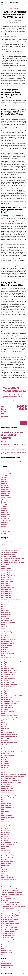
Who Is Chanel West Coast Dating (10, 912)
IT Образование (5, 784)
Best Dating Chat (6, 577)
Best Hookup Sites (6, 597)
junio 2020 (4, 534)
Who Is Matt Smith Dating (8, 933)
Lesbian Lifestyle (6, 803)
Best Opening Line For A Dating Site (11, 601)
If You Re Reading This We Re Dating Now (12, 776)
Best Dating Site (5, 583)
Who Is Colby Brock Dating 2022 (10, 916)
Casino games (5, 626)
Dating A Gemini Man (7, 659)
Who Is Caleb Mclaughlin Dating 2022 (11, 910)
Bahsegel (3, 566)
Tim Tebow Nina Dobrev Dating (9, 886)
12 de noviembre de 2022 (15, 22)
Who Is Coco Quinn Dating (8, 914)
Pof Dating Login (5, 850)
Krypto (3, 801)
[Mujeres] (23, 406)
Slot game (4, 869)
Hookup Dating (5, 763)
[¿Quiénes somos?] (20, 406)
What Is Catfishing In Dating (9, 904)
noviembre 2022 (5, 493)
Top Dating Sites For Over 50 (9, 888)
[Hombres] (26, 406)
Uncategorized (5, 896)
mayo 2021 (4, 528)
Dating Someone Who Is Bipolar (10, 701)
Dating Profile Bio (6, 690)
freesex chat (7, 223)
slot (2, 867)
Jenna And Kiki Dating (7, 788)
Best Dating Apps (6, 574)
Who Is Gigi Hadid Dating (8, 917)
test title (3, 441)
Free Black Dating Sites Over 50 (10, 734)
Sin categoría (14, 8)
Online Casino (5, 828)
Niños (2, 413)
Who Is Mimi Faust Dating (8, 935)
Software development (7, 877)
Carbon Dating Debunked (8, 622)
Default (3, 713)
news (2, 823)
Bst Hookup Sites (6, 614)
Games (3, 750)
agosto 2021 (4, 522)
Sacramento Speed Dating (8, 857)
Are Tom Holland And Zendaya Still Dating (12, 558)
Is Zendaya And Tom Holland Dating (11, 782)
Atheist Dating (5, 564)
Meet (2, 809)
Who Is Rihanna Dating (7, 939)
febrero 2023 (5, 487)
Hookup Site (4, 767)
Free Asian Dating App (7, 732)
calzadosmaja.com (6, 620)
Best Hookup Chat (6, 589)
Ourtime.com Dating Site (8, 844)
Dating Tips (4, 709)
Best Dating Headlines (7, 581)
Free (2, 730)
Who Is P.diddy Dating (7, 937)
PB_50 (3, 848)
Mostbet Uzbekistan (6, 815)
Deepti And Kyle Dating (7, 711)
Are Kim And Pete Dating (8, 554)
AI (1, 547)
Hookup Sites (5, 769)
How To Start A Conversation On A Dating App (13, 774)
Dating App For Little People (9, 670)
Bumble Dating (5, 618)
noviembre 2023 (5, 470)
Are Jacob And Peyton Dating (9, 552)
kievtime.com (5, 794)
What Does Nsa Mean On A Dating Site (11, 902)
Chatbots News (5, 635)
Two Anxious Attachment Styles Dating (12, 894)
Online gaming (5, 836)
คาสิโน (3, 954)
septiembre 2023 (6, 474)
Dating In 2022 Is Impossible (9, 684)
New (2, 819)
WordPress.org (5, 967)
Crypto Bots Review (6, 645)
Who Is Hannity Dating (7, 921)
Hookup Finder (5, 765)
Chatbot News (5, 634)
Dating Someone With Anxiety (9, 703)
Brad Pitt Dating (5, 612)
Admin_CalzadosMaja (16, 20)
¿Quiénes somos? (6, 408)
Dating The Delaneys (7, 707)
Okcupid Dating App (6, 825)
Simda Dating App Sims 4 (8, 861)
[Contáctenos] (26, 409)
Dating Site (4, 693)
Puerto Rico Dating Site (7, 854)
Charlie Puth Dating (6, 632)
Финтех (3, 948)
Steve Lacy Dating (6, 883)
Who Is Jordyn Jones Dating (9, 927)
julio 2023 (4, 477)
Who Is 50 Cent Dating (7, 908)
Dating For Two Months (7, 682)
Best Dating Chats (6, 579)
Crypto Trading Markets (7, 653)
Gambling (4, 744)
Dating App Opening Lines (8, 672)
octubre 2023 (5, 472)
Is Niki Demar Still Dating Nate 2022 (11, 780)
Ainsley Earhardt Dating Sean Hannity (11, 548)
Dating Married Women (7, 686)
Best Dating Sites (6, 585)
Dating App (4, 664)
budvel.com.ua (5, 616)
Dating (3, 655)
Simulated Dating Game (7, 863)
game (2, 746)
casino (3, 624)
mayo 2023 (4, 481)
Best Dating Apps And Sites (8, 576)
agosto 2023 (4, 475)
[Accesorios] (23, 409)
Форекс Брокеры (6, 950)
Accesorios (4, 415)
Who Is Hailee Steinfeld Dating (9, 919)
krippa (3, 799)
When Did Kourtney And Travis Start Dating (13, 906)
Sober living (4, 875)
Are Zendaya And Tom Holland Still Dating (12, 562)
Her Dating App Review (7, 755)
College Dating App (6, 641)
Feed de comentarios (7, 965)
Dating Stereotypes (6, 705)
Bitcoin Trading (5, 606)
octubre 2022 (5, 495)
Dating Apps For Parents (8, 678)
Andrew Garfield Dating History (9, 550)
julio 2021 (4, 524)
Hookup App (4, 761)
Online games (5, 834)
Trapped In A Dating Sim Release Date (11, 892)
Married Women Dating (7, 807)
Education (4, 721)
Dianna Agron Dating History (9, 717)
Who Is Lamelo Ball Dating (8, 931)
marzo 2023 (4, 485)
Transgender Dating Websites (9, 890)
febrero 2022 (5, 510)
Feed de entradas (6, 963)
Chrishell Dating (5, 637)
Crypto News (5, 647)
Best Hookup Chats (6, 591)
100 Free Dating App (7, 541)
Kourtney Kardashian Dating (9, 798)
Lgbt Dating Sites (6, 805)
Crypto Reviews (5, 651)
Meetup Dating (5, 811)
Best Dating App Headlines (8, 570)
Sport (2, 881)
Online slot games (6, 838)
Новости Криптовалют (7, 946)
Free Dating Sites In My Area (9, 736)
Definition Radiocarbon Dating (9, 715)
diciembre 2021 (5, 514)
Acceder (3, 961)
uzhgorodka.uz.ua (6, 900)
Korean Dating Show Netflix (8, 796)
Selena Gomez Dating (7, 859)
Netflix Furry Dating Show (8, 817)
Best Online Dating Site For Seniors (11, 599)
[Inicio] (18, 406)
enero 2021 (4, 530)
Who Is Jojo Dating (6, 925)
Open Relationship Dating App (9, 842)
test (2, 885)
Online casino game (6, 830)
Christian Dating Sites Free (8, 639)
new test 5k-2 (5, 821)
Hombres (3, 411)
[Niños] (20, 409)
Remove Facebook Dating (8, 856)
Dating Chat (4, 680)
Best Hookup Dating (6, 593)
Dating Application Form (8, 674)
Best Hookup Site (6, 595)
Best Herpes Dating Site (7, 587)
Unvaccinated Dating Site (8, 898)
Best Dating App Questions (8, 572)
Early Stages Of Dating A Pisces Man (11, 719)
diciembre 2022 (5, 491)
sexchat (10, 343)
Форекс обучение (6, 952)
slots (2, 873)
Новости (3, 945)
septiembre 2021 (6, 520)
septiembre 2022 (6, 497)
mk (2, 813)
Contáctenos (4, 416)
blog (2, 608)
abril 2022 (4, 506)
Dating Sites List (5, 699)
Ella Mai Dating (5, 723)
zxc (2, 943)
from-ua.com (4, 740)
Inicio (2, 406)
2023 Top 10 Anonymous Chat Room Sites (12, 449)
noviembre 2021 (5, 516)
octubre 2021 (5, 518)
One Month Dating (6, 827)
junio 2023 (4, 479)
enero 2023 (4, 489)
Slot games (4, 871)
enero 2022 (4, 512)
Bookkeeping (5, 610)
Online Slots (4, 840)
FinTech (3, 726)
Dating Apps (4, 676)
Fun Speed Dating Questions (9, 742)
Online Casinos (5, 832)
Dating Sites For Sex (6, 697)
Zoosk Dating (5, 941)
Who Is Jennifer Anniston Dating (10, 923)
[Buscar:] (10, 423)
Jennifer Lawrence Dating (8, 790)
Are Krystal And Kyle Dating (8, 556)
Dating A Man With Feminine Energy (11, 661)
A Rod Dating (4, 545)
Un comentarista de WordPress (9, 461)
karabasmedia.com (6, 792)
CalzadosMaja (14, 2)
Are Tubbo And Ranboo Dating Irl (10, 560)
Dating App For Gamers (7, 668)
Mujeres (3, 409)
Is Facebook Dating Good (8, 778)
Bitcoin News (5, 605)
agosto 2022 (4, 499)
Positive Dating (5, 852)
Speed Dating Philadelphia (8, 879)
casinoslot (4, 630)
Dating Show (4, 692)
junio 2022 (4, 503)
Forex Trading (5, 728)
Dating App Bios (5, 666)
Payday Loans (5, 846)
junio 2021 (4, 526)
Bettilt (3, 603)
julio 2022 (4, 501)
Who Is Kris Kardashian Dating (9, 929)
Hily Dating (4, 757)
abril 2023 (4, 483)
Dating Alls (4, 663)
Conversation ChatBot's (8, 643)
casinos (3, 628)
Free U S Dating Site (6, 738)
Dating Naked (5, 688)
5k (2, 543)
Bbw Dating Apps (6, 568)
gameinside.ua (5, 748)
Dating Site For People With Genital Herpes (13, 695)
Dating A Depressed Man (8, 657)
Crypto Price (4, 649)
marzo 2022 (4, 508)
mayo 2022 (4, 505)
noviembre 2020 (5, 532)
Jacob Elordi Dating (6, 786)
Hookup (3, 759)
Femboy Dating (5, 724)
